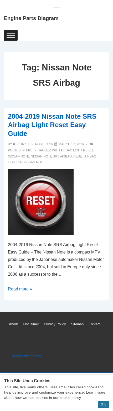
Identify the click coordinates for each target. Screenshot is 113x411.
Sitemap (77, 324)
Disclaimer (31, 324)
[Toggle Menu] (11, 35)
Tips (28, 150)
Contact (94, 324)
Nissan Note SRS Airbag (51, 156)
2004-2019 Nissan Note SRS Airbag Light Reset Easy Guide (52, 124)
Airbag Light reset (76, 150)
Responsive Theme (26, 356)
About (13, 324)
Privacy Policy (55, 324)
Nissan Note (18, 156)
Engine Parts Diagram (31, 18)
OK (103, 404)
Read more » (20, 289)
